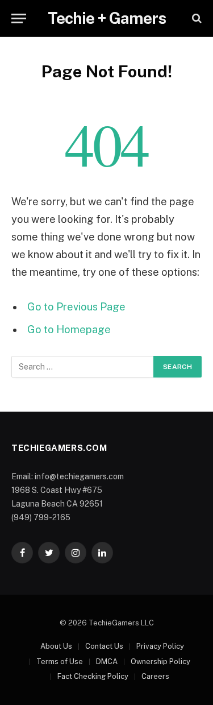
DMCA (107, 661)
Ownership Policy (160, 661)
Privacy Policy (160, 646)
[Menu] (18, 18)
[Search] (196, 18)
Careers (155, 676)
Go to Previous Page (76, 307)
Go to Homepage (69, 329)
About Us (56, 646)
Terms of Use (59, 661)
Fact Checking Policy (92, 676)
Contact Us (104, 646)
